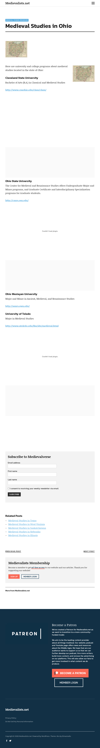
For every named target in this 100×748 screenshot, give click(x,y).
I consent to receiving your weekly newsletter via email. (34, 488)
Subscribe (14, 494)
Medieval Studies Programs (17, 20)
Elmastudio (66, 736)
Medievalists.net (17, 3)
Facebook (7, 740)
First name (12, 471)
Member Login (30, 576)
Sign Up (14, 576)
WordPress (45, 736)
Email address (14, 462)
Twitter (10, 740)
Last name (12, 479)
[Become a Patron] (70, 676)
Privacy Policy (10, 718)
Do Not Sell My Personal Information (19, 721)
